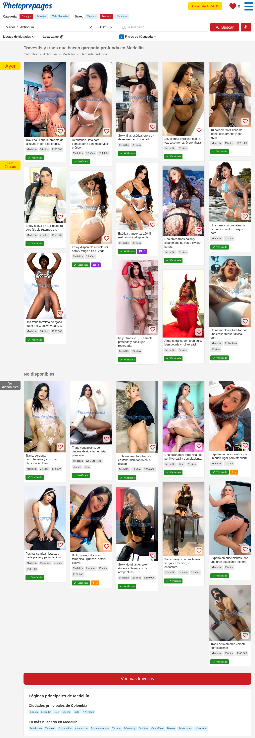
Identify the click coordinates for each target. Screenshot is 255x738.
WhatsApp (129, 728)
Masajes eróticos (100, 728)
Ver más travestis (137, 678)
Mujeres (91, 16)
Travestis (106, 16)
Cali (57, 711)
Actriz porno (185, 728)
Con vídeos (157, 728)
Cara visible (65, 728)
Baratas (171, 728)
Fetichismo (36, 728)
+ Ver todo (88, 711)
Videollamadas (60, 16)
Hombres (122, 16)
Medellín (46, 711)
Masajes (41, 16)
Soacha (66, 711)
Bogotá (34, 711)
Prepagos (26, 16)
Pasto (76, 711)
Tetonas (116, 728)
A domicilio (81, 728)
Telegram (50, 728)
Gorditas (143, 728)
